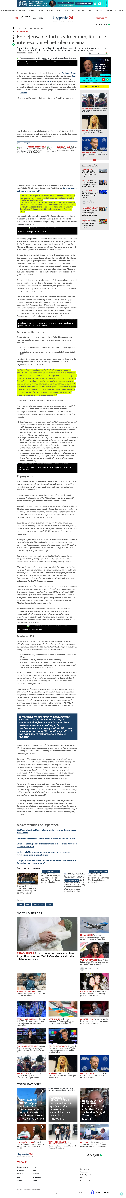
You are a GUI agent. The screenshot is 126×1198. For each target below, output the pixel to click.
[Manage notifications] (121, 1193)
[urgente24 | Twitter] (100, 24)
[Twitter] (13, 32)
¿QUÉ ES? (52, 1073)
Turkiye (23, 92)
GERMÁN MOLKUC (92, 969)
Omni (73, 11)
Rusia (74, 75)
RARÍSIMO (84, 1142)
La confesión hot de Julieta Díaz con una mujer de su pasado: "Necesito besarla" (94, 962)
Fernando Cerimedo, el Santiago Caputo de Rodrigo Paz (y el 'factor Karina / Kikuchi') (50, 879)
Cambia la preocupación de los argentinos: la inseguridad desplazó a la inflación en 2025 (47, 845)
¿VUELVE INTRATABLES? (58, 1046)
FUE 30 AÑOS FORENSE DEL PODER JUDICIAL (90, 208)
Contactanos (84, 1172)
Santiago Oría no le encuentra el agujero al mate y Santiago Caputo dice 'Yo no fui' (31, 1049)
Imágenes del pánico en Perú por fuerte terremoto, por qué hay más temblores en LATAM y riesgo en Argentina (31, 1111)
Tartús (49, 81)
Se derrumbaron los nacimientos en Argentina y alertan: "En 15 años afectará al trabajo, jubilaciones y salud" (47, 956)
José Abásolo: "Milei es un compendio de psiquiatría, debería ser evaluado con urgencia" (89, 213)
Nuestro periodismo (86, 1181)
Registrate (100, 18)
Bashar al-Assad (69, 73)
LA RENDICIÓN (87, 169)
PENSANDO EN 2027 (88, 1073)
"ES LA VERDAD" (88, 190)
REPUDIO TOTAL (23, 1073)
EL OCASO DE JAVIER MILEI (28, 1046)
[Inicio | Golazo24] (109, 24)
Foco (66, 11)
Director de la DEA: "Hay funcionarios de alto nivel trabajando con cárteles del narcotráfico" (31, 1022)
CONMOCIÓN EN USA (72, 880)
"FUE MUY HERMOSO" (89, 960)
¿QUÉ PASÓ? (86, 220)
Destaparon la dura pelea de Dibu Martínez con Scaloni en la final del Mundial (90, 194)
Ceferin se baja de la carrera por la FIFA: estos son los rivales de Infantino (94, 1075)
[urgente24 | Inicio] (107, 1184)
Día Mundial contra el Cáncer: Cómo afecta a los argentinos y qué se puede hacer (46, 831)
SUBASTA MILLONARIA (26, 991)
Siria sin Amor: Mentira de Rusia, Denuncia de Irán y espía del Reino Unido (35, 150)
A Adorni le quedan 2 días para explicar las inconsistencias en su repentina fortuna (94, 1021)
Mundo (32, 11)
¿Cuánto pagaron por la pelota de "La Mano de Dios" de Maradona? (31, 993)
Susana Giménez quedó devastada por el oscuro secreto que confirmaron (62, 1075)
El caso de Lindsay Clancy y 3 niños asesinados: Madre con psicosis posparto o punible (74, 888)
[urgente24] (25, 1156)
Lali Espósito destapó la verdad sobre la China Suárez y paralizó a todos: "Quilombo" (94, 993)
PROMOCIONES (86, 935)
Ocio (59, 11)
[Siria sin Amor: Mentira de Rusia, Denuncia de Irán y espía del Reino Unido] (21, 149)
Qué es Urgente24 (86, 1175)
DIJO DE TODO (86, 991)
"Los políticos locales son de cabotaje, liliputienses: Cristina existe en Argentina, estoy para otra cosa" (47, 862)
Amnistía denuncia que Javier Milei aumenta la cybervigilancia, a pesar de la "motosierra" (26, 889)
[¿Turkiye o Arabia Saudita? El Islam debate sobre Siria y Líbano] (51, 149)
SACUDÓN (86, 180)
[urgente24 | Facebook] (97, 24)
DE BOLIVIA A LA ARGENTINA (50, 871)
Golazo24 (100, 11)
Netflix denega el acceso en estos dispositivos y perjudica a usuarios (46, 838)
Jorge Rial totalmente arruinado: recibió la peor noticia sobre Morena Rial (89, 183)
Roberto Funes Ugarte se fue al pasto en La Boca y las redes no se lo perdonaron (30, 1075)
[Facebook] (13, 28)
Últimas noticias (8, 11)
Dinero (81, 11)
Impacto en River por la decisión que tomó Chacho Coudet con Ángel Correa (89, 223)
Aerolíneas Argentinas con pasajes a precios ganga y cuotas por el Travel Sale (92, 937)
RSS (81, 1178)
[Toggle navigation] (17, 18)
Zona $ (90, 11)
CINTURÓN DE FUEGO (27, 1101)
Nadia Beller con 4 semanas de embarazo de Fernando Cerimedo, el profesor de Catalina (93, 1144)
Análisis (50, 11)
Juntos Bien (111, 11)
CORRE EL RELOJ (87, 1019)
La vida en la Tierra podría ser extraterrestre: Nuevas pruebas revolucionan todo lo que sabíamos (43, 853)
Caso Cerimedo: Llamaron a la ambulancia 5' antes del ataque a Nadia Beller (98, 879)
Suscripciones (84, 1169)
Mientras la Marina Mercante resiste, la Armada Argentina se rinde (89, 174)
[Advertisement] (47, 114)
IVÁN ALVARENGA (90, 202)
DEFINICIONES (55, 1019)
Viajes (121, 11)
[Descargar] (13, 41)
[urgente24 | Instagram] (102, 24)
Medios (41, 11)
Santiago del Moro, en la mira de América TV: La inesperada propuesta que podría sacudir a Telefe (63, 1049)
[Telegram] (13, 38)
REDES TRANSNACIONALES (28, 1019)
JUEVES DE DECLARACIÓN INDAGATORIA (102, 871)
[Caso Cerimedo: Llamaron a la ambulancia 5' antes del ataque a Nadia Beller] (95, 873)
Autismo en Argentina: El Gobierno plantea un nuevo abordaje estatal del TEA (61, 1021)
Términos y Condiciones (23, 1189)
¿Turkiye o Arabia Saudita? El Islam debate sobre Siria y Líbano (67, 149)
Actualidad (21, 11)
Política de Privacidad (35, 1189)
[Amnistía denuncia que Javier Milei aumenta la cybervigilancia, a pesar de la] (27, 884)
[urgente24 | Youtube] (105, 24)
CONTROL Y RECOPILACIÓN (26, 882)
